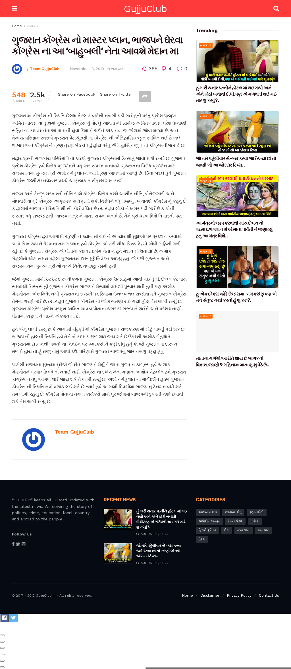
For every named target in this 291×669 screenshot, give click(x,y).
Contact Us (269, 595)
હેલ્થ (202, 539)
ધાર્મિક (255, 521)
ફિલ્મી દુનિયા (208, 530)
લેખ (226, 530)
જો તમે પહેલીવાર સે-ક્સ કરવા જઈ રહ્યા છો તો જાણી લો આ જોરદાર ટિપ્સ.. (158, 550)
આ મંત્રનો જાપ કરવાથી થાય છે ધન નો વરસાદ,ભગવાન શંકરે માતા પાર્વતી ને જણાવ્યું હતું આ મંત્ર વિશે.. (234, 229)
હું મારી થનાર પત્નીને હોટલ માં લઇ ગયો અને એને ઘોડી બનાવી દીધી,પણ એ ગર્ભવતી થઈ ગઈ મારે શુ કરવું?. (236, 94)
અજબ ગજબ (208, 512)
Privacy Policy (239, 595)
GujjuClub (145, 8)
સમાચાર (32, 26)
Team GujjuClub (44, 69)
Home (17, 26)
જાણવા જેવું (233, 512)
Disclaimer (209, 595)
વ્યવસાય (243, 530)
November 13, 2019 (87, 69)
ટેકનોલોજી (235, 521)
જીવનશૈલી (257, 512)
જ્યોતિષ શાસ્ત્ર (209, 521)
